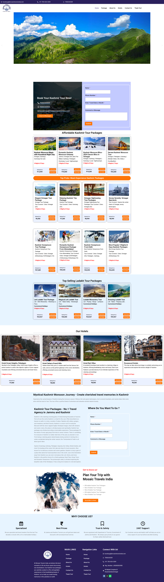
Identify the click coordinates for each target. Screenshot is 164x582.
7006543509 (69, 2)
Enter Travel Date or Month (94, 103)
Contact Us (128, 8)
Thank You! (138, 8)
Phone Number (90, 95)
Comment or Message (92, 110)
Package (104, 8)
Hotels (120, 8)
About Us (112, 8)
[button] (2, 45)
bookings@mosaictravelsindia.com (13, 2)
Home (97, 8)
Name (87, 88)
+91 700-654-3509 (44, 2)
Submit (88, 123)
